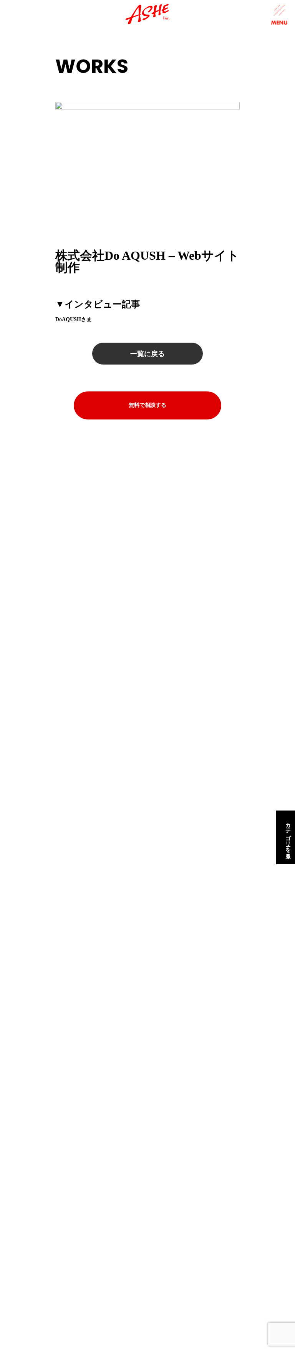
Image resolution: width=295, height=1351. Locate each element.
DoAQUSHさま (73, 319)
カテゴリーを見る (288, 837)
